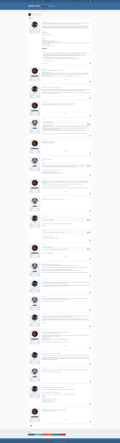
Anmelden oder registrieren (84, 1)
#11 (90, 244)
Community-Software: (60, 441)
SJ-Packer (46, 31)
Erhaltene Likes (32, 30)
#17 (90, 351)
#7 (90, 157)
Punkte (31, 31)
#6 (90, 139)
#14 (90, 296)
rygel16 (34, 15)
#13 (90, 280)
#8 (90, 179)
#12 (90, 262)
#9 (90, 197)
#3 (90, 85)
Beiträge (31, 32)
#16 (90, 330)
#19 (90, 385)
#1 (90, 21)
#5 (90, 119)
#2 (90, 67)
